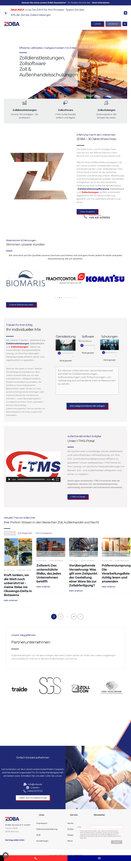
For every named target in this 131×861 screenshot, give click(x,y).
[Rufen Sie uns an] (116, 547)
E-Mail (79, 827)
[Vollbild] (57, 479)
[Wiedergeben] (9, 479)
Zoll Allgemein (24, 533)
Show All (9, 533)
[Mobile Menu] (124, 24)
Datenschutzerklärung (46, 829)
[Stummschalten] (53, 479)
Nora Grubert (54, 561)
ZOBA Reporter (23, 561)
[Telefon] (36, 858)
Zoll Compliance (43, 533)
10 (74, 616)
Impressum (41, 823)
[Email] (99, 858)
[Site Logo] (12, 24)
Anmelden (116, 842)
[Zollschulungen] (18, 547)
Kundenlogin (42, 841)
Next (80, 616)
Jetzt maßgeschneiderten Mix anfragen (87, 406)
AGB (38, 835)
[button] (8, 278)
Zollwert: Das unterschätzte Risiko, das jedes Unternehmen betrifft (16, 573)
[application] (33, 466)
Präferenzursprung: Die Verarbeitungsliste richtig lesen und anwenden (84, 573)
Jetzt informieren (100, 3)
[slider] (31, 479)
